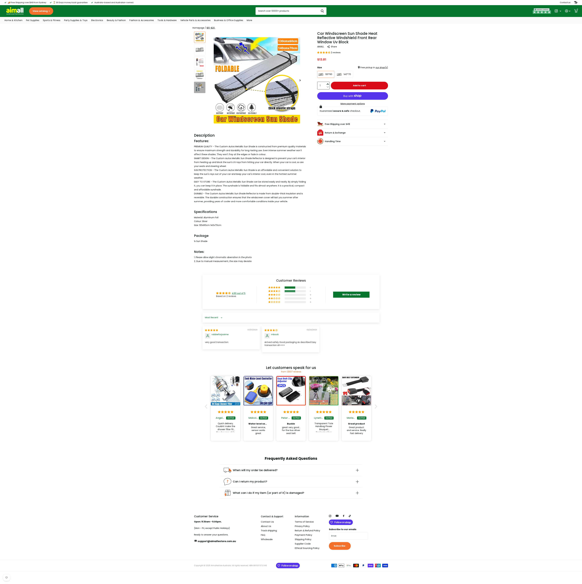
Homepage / (199, 27)
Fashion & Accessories (141, 20)
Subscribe (340, 545)
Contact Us (267, 521)
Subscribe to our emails (342, 529)
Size (352, 67)
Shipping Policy (303, 539)
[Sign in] (567, 11)
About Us (266, 526)
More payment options (353, 103)
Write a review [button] (351, 294)
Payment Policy (303, 534)
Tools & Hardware (167, 20)
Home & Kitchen (13, 20)
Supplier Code (303, 543)
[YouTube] (337, 516)
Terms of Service (304, 521)
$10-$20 (211, 27)
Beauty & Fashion (116, 20)
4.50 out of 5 (238, 293)
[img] (211, 330)
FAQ (263, 534)
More (249, 20)
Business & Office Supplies (228, 20)
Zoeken (322, 11)
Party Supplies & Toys (76, 20)
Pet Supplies (32, 20)
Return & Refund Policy (307, 530)
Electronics (97, 20)
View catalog (40, 11)
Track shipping (269, 530)
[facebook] (343, 516)
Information (302, 516)
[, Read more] (558, 11)
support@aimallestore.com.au (217, 541)
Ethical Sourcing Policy (307, 548)
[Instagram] (330, 516)
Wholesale (267, 539)
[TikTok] (350, 516)
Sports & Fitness (51, 20)
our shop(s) (382, 67)
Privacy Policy (302, 526)
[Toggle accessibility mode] (575, 3)
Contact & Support (272, 516)
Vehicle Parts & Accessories (195, 20)
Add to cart (359, 85)
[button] (300, 80)
